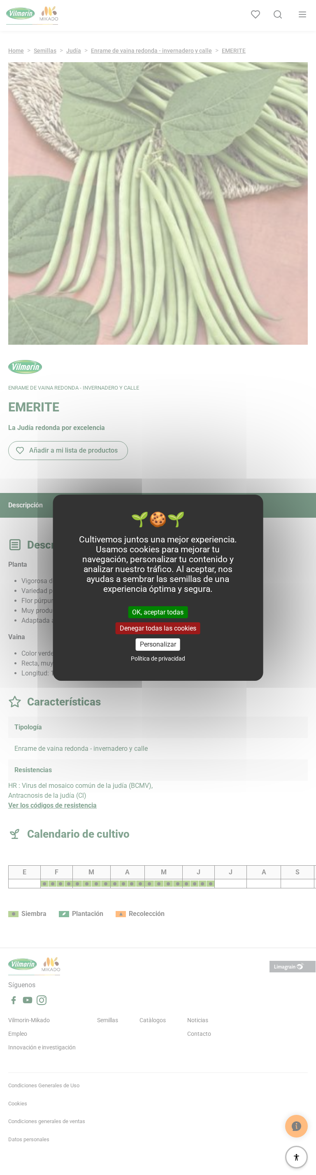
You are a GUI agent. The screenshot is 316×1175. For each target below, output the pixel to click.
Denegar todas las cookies (158, 628)
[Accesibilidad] (296, 1157)
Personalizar (158, 644)
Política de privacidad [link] (158, 658)
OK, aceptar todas (158, 612)
